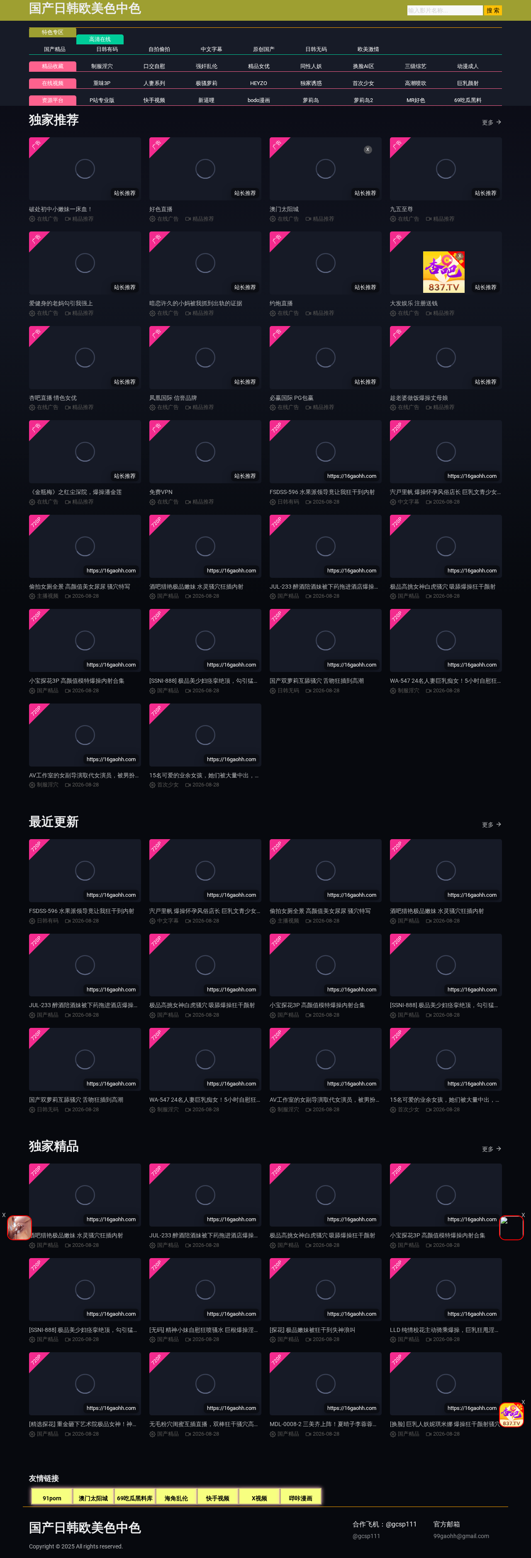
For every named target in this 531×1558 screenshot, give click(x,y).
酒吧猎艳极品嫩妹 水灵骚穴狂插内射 (196, 586)
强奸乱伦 (206, 66)
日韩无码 (316, 49)
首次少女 (363, 83)
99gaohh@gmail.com (461, 1536)
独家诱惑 (311, 83)
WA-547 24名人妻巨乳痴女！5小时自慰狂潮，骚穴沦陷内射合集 (231, 1099)
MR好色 (416, 100)
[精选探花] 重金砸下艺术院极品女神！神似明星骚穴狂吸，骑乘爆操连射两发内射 (133, 1424)
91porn (52, 1498)
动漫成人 (468, 66)
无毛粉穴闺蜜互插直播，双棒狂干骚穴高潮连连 (210, 1424)
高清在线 (100, 39)
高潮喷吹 (415, 83)
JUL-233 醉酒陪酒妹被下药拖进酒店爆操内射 (328, 586)
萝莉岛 (311, 100)
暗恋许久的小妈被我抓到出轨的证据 (195, 303)
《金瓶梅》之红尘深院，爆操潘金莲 (75, 492)
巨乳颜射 (468, 83)
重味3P (101, 83)
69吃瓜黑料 (468, 100)
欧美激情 (368, 49)
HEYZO (258, 83)
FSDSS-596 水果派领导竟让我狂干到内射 (322, 492)
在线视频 (52, 83)
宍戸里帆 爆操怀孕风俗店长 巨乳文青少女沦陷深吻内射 (220, 911)
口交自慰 (154, 66)
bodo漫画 (259, 100)
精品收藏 (52, 66)
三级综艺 (415, 66)
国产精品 (55, 49)
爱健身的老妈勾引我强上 (61, 303)
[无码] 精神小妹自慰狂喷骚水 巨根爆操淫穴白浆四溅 (216, 1330)
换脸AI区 (363, 66)
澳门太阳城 (284, 209)
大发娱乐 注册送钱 (414, 303)
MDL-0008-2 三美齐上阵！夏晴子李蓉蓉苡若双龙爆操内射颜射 (350, 1424)
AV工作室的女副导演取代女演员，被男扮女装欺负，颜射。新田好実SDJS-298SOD (135, 775)
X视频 (259, 1498)
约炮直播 (281, 303)
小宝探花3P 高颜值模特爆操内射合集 (76, 680)
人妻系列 (154, 83)
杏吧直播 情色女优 (53, 397)
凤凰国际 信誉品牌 (173, 397)
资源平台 (52, 100)
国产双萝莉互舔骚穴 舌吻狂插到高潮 (317, 680)
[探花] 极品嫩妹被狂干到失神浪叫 (313, 1330)
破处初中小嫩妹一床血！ (61, 209)
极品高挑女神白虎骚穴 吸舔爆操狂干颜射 (443, 586)
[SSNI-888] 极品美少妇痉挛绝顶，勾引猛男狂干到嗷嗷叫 (221, 680)
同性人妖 (311, 66)
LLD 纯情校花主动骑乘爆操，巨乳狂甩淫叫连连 (451, 1330)
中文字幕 (211, 49)
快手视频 (217, 1498)
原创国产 (264, 49)
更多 (488, 122)
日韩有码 (107, 49)
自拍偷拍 (159, 49)
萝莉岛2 (363, 100)
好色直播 (161, 209)
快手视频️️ (154, 100)
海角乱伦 (176, 1498)
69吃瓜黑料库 (135, 1498)
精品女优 (259, 66)
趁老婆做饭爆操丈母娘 (419, 397)
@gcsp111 (366, 1536)
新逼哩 (206, 100)
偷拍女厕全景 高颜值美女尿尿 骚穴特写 (79, 586)
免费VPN (161, 492)
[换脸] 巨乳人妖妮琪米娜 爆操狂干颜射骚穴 (445, 1424)
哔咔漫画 (300, 1498)
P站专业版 (102, 100)
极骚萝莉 (206, 83)
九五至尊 (401, 209)
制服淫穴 (102, 66)
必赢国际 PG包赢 (292, 397)
